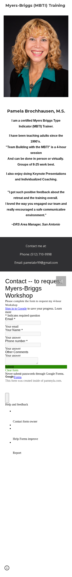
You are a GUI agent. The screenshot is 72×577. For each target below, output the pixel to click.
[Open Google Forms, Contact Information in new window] (61, 281)
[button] (7, 569)
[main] (36, 169)
